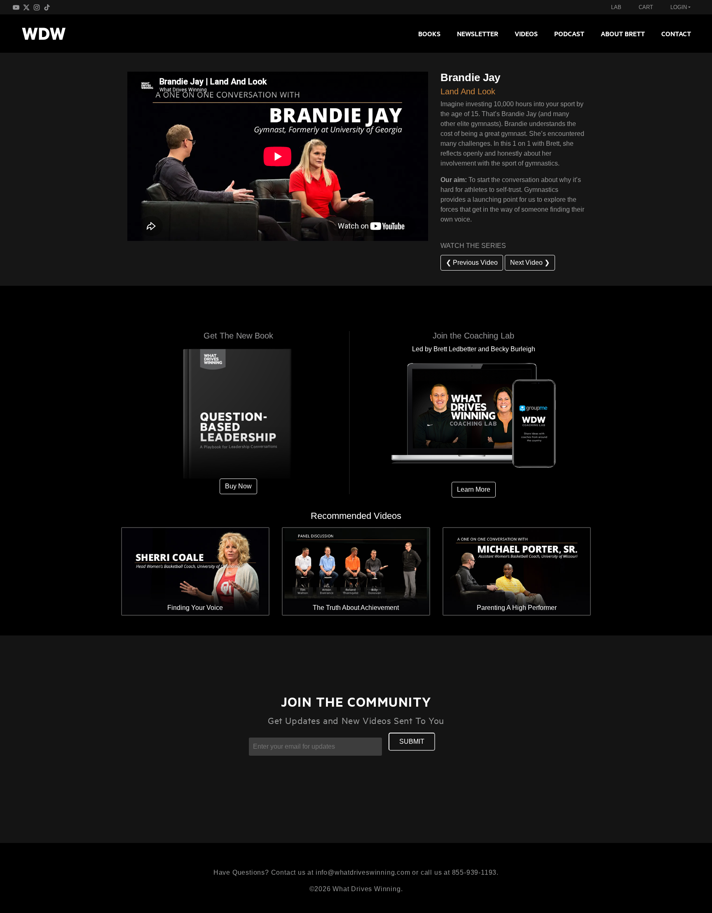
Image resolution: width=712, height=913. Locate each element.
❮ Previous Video (472, 262)
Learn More (473, 489)
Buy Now (238, 486)
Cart (646, 7)
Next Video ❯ (530, 262)
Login (678, 7)
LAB (616, 7)
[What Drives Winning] (44, 34)
